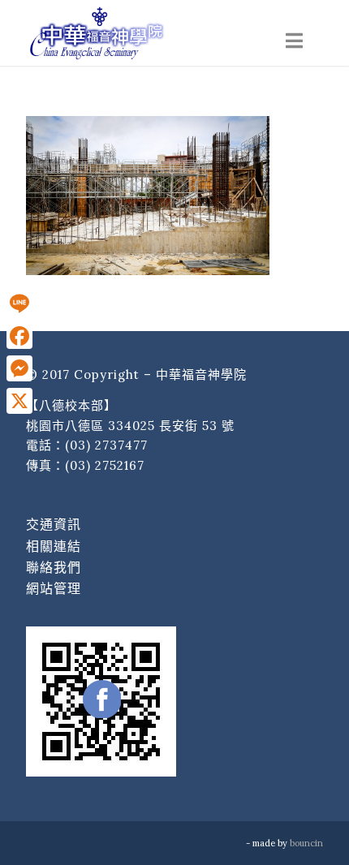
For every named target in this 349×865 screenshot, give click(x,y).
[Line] (19, 303)
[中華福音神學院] (144, 32)
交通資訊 (53, 524)
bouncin (306, 843)
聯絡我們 (53, 567)
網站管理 (53, 588)
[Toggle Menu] (294, 41)
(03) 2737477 (106, 445)
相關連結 (53, 546)
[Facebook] (19, 336)
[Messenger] (19, 368)
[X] (19, 401)
